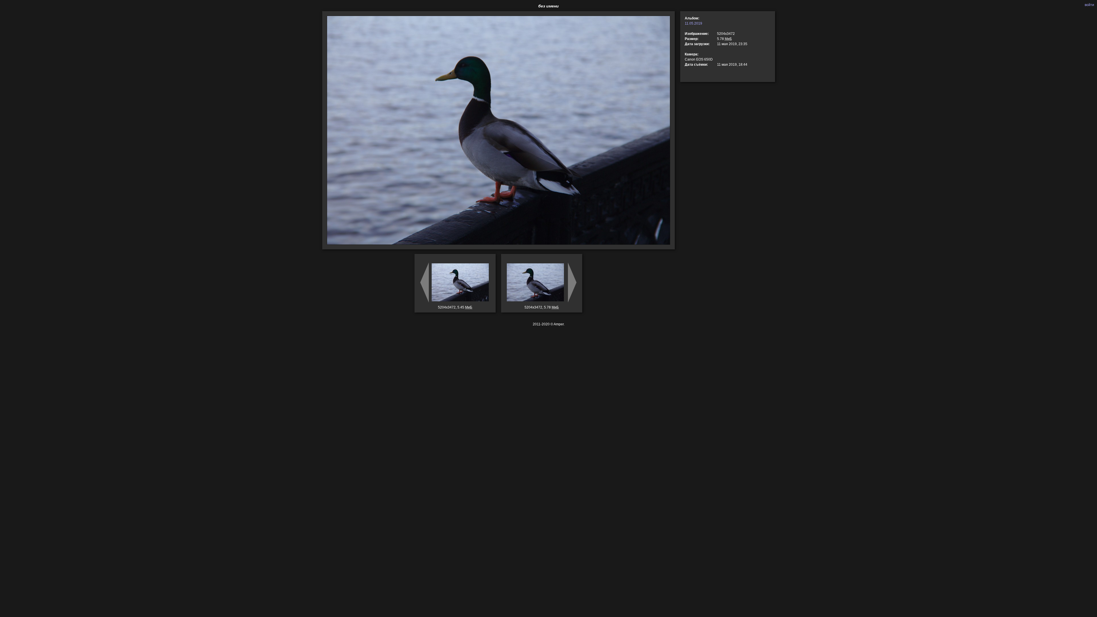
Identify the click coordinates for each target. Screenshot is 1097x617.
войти (1089, 5)
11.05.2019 (693, 23)
